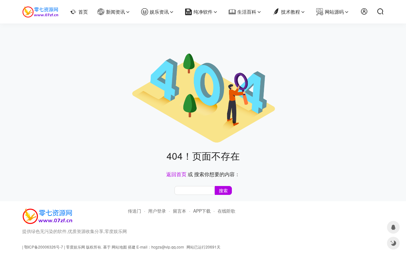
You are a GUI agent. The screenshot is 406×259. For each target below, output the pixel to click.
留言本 (179, 211)
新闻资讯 (115, 11)
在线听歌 (226, 211)
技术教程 (290, 11)
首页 (83, 11)
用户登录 (157, 211)
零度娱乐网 (75, 246)
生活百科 (246, 11)
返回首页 (176, 174)
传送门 (134, 211)
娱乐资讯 (159, 11)
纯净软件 (203, 11)
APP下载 (202, 211)
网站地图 (119, 246)
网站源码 (334, 11)
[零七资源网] (40, 9)
